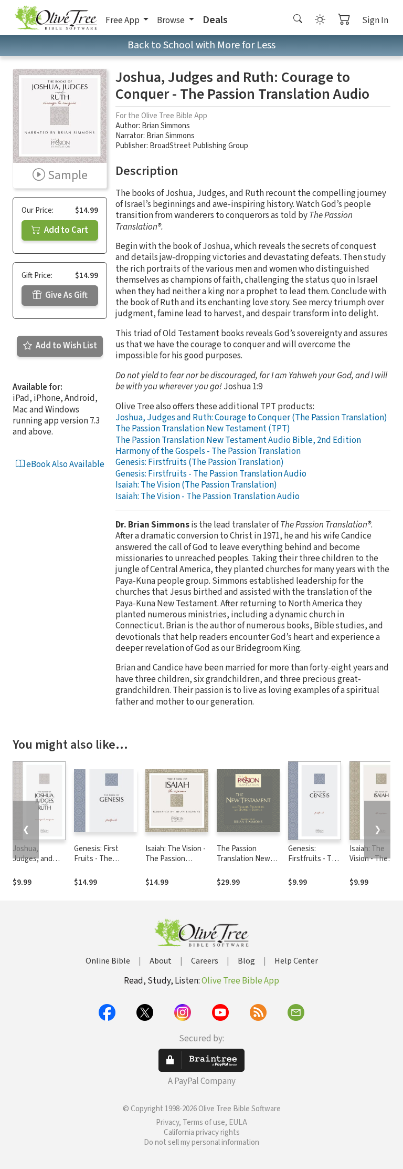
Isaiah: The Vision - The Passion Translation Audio (207, 496)
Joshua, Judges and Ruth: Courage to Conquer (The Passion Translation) (251, 417)
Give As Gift (66, 295)
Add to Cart (65, 230)
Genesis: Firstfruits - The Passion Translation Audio (210, 474)
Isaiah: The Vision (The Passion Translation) (196, 485)
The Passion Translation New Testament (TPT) (202, 428)
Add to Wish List (65, 345)
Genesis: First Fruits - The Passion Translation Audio (102, 863)
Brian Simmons (166, 125)
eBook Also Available (64, 464)
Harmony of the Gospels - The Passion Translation (208, 451)
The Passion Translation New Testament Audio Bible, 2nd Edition (238, 440)
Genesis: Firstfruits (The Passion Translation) (199, 462)
